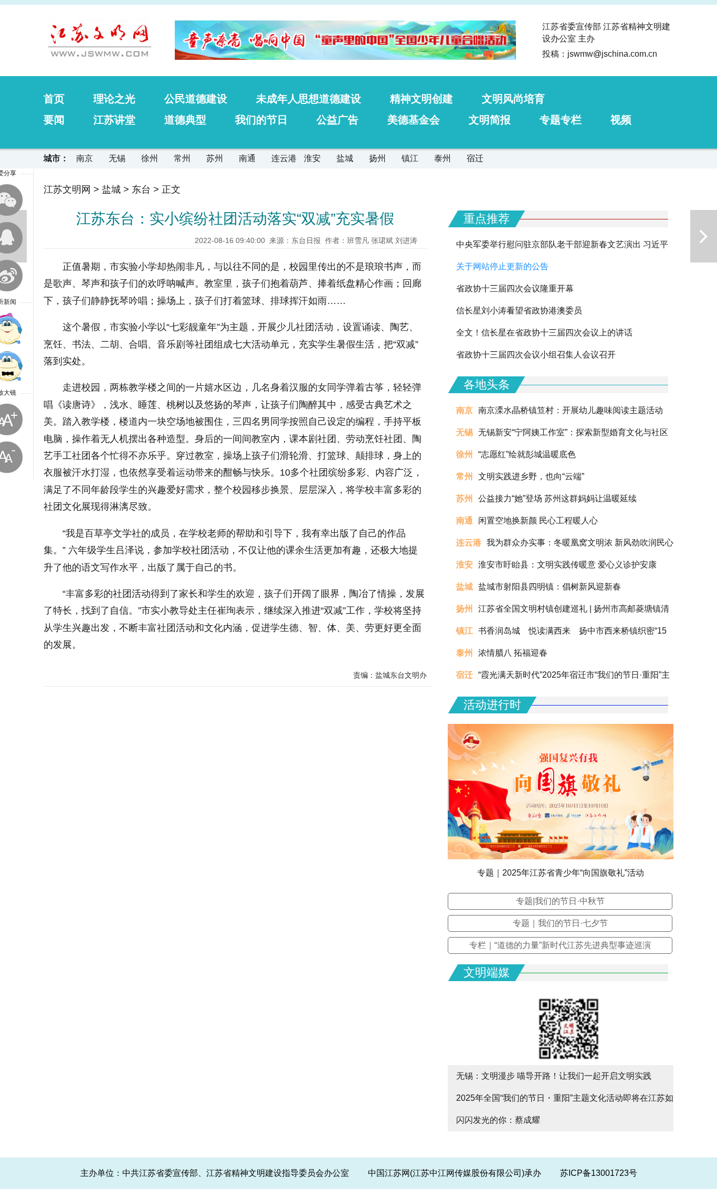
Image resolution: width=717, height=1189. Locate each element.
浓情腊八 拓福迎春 (512, 652)
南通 (247, 158)
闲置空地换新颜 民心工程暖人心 (538, 520)
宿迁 (475, 158)
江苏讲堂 (114, 119)
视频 (620, 119)
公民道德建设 (195, 98)
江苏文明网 (67, 189)
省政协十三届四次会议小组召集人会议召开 (536, 354)
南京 (84, 158)
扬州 (377, 158)
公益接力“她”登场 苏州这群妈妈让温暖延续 (557, 498)
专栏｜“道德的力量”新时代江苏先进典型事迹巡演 (560, 945)
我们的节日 (261, 119)
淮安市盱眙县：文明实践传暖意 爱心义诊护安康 (567, 564)
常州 (182, 158)
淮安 (312, 158)
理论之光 (114, 98)
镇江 (410, 158)
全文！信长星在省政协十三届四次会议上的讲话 (544, 332)
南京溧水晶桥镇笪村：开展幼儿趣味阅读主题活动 (570, 410)
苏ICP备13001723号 (598, 1173)
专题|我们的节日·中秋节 (560, 901)
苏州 (214, 158)
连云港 (284, 158)
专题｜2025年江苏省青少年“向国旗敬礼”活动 (560, 872)
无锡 (117, 158)
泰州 (442, 158)
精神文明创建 (421, 98)
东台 (141, 189)
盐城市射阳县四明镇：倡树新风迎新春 (549, 586)
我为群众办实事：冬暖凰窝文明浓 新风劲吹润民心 (580, 542)
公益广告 (337, 119)
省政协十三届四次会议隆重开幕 (515, 288)
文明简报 (490, 119)
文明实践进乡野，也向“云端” (531, 476)
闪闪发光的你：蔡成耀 (498, 1120)
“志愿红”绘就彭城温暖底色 (527, 454)
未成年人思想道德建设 (308, 98)
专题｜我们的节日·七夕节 (560, 923)
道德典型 (185, 119)
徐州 (149, 158)
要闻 (54, 119)
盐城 (344, 158)
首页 (54, 98)
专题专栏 (561, 119)
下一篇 (703, 236)
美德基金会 (413, 119)
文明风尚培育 (513, 98)
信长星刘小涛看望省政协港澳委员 (519, 310)
